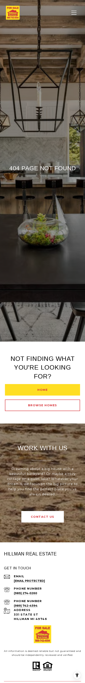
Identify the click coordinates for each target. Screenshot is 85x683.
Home (42, 390)
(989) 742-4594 (26, 605)
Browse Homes (42, 405)
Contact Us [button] (42, 517)
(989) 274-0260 (25, 593)
